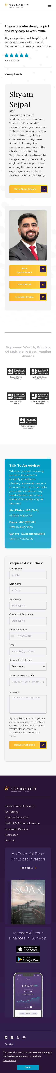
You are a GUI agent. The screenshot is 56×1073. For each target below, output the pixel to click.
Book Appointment (24, 270)
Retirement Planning (16, 829)
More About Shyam (25, 189)
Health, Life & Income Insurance (22, 823)
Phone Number (18, 629)
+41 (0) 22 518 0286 (21, 538)
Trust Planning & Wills (16, 817)
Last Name (15, 583)
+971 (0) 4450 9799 (21, 515)
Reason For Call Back (20, 660)
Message (14, 692)
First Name (15, 568)
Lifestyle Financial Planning (19, 806)
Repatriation (11, 835)
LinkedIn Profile (24, 297)
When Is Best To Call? (21, 675)
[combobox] (13, 636)
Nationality (15, 599)
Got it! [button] (28, 1067)
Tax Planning (12, 811)
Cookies (9, 1044)
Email (12, 645)
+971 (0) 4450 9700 (21, 527)
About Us (10, 840)
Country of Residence (21, 614)
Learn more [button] (9, 1060)
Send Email (24, 284)
